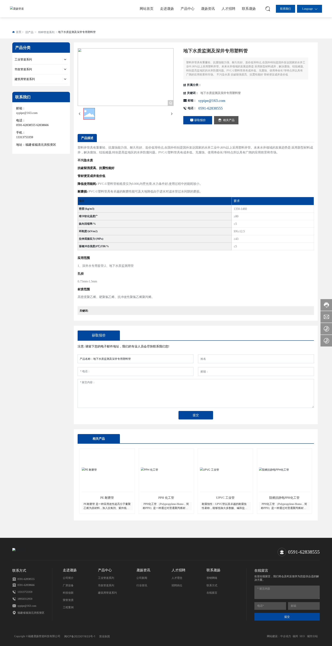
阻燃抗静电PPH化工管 (284, 497)
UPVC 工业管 (225, 497)
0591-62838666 (26, 585)
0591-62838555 (26, 125)
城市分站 (312, 636)
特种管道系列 (46, 32)
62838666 (42, 125)
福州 (295, 636)
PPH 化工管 (166, 497)
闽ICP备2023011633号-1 (79, 636)
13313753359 (24, 137)
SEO (302, 636)
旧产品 (29, 32)
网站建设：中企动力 (279, 636)
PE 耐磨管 (107, 497)
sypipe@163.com (211, 100)
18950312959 (24, 598)
